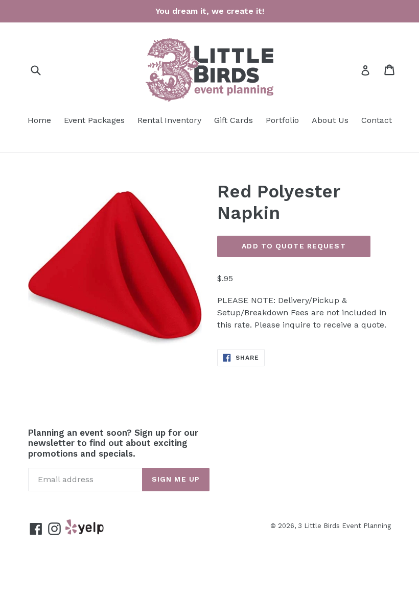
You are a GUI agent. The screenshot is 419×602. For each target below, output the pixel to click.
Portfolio (282, 120)
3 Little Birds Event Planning (344, 526)
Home (39, 120)
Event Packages (94, 120)
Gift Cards (233, 120)
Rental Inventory (169, 120)
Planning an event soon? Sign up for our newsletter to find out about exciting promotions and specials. (113, 443)
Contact (376, 120)
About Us (330, 120)
